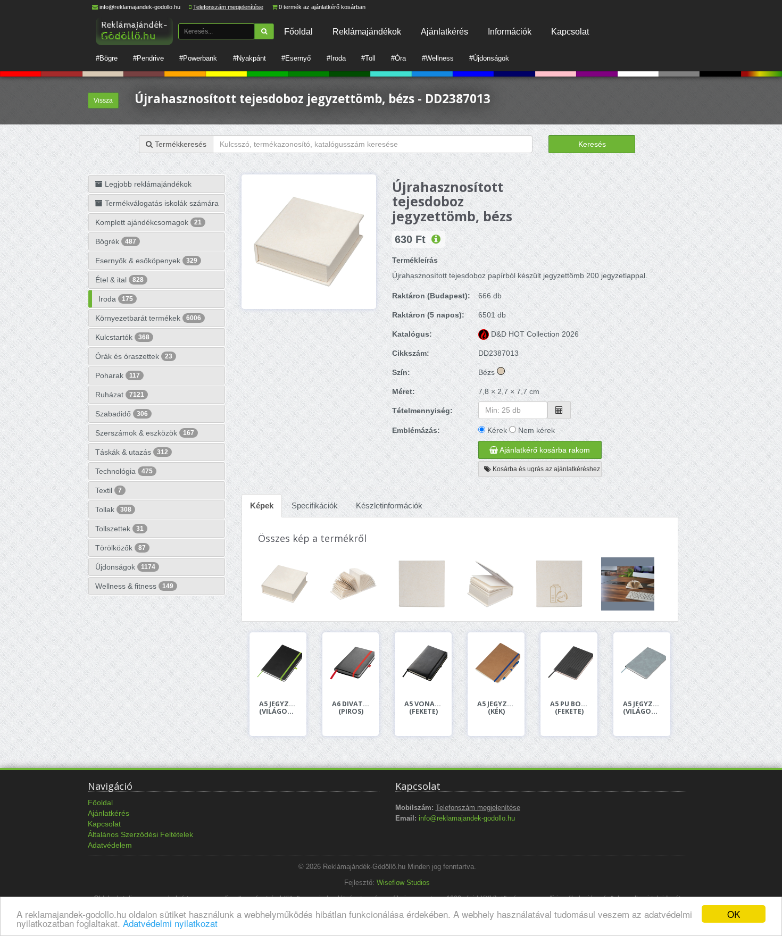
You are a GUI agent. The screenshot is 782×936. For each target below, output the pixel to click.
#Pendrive (148, 58)
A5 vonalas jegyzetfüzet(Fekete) (423, 707)
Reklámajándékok (366, 31)
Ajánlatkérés (444, 31)
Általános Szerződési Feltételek (140, 834)
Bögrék (115, 241)
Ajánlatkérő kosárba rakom (544, 450)
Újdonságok (125, 567)
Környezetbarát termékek (148, 318)
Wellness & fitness (134, 586)
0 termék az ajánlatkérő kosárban (322, 7)
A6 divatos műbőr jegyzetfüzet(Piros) (351, 707)
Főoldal (298, 31)
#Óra (398, 58)
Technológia (124, 471)
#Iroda (336, 58)
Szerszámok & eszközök (144, 433)
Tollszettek (119, 528)
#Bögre (107, 58)
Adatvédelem (110, 845)
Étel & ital (119, 279)
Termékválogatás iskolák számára (161, 203)
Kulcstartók (122, 337)
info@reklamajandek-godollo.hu (139, 7)
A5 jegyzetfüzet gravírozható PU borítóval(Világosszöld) (278, 707)
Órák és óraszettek (133, 356)
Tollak (113, 509)
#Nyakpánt (249, 58)
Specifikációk (315, 505)
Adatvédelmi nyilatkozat (170, 923)
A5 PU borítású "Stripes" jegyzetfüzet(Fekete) (569, 707)
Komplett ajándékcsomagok (148, 222)
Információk (509, 31)
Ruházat (119, 394)
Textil (108, 490)
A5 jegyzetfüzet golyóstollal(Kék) (496, 707)
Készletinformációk (389, 505)
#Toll (368, 58)
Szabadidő (121, 414)
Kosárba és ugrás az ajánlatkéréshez (545, 469)
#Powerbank (198, 58)
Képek (261, 505)
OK (733, 914)
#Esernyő (296, 58)
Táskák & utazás (131, 452)
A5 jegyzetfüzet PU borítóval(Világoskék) (642, 707)
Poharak (117, 375)
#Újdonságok (489, 58)
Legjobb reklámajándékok (147, 184)
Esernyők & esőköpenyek (146, 260)
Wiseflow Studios (403, 883)
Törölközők (120, 548)
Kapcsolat (570, 31)
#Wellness (438, 58)
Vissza (103, 100)
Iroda (115, 299)
